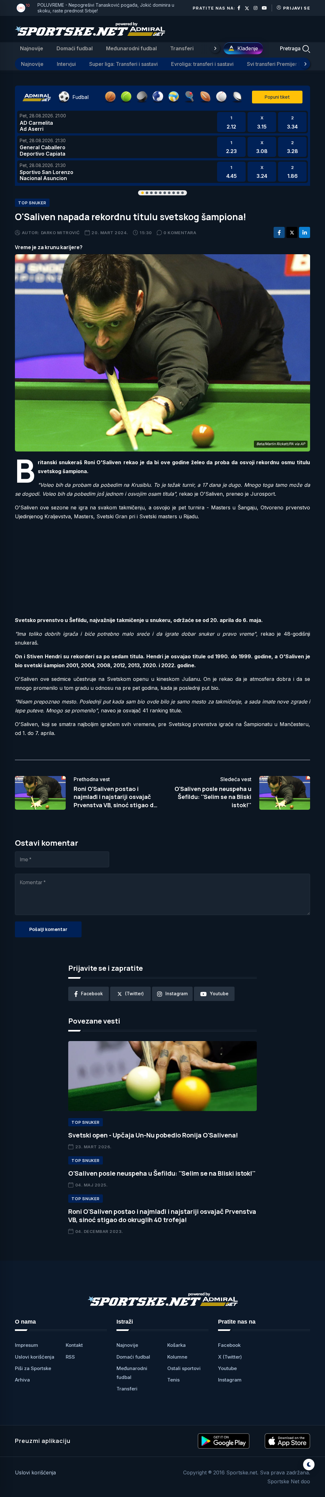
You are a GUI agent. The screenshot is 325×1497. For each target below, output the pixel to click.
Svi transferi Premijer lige (277, 64)
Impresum (26, 1345)
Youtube (227, 1368)
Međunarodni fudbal (131, 48)
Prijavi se (296, 7)
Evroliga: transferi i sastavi (202, 64)
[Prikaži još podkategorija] (305, 64)
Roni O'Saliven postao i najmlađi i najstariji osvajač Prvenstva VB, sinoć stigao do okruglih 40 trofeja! (162, 1215)
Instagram (230, 1380)
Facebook (229, 1345)
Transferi (182, 48)
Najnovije (31, 48)
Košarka (176, 1345)
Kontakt (74, 1345)
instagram (176, 993)
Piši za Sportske (33, 1368)
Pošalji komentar (48, 929)
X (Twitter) (230, 1357)
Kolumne (177, 1357)
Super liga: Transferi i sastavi (123, 64)
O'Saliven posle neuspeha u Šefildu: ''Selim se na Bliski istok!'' (213, 796)
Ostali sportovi (184, 1368)
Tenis (173, 1380)
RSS (70, 1357)
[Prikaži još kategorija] (215, 48)
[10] (21, 7)
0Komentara (179, 232)
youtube (219, 993)
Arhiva (22, 1380)
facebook (92, 993)
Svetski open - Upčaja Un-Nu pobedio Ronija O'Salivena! (153, 1135)
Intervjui (66, 64)
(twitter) (134, 993)
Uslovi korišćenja (34, 1357)
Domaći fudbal (74, 48)
